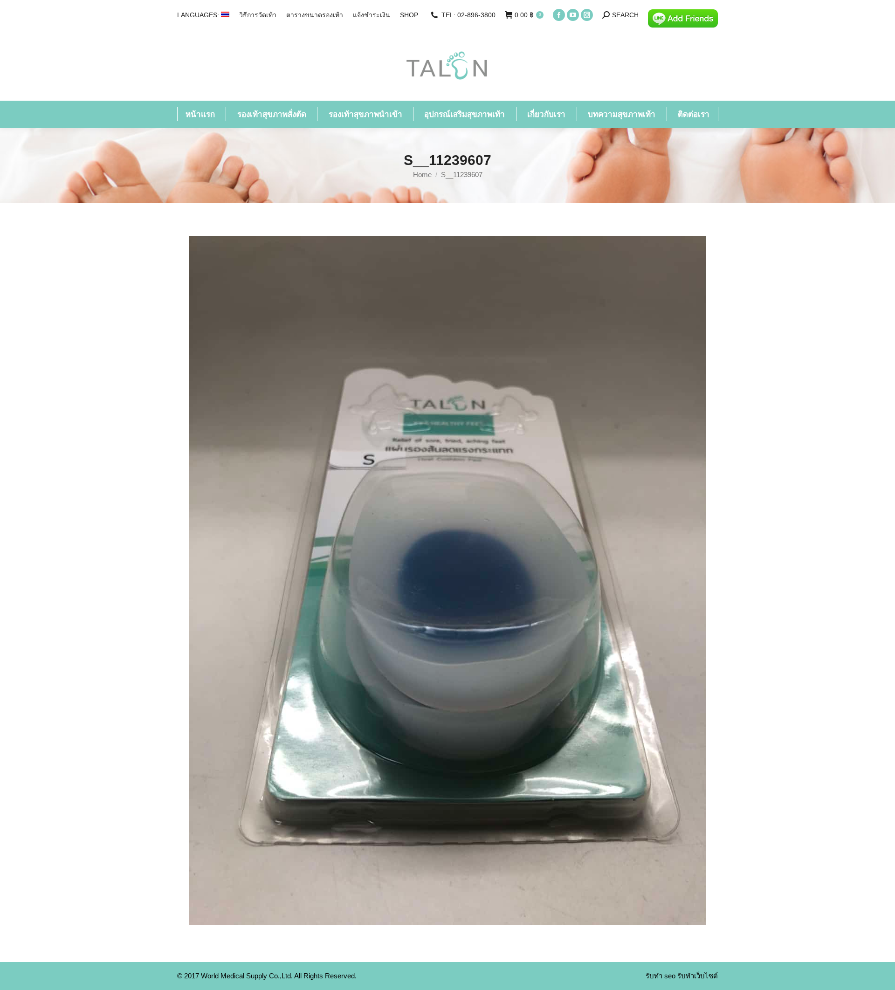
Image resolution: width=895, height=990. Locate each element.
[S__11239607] (447, 580)
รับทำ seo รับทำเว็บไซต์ (682, 976)
